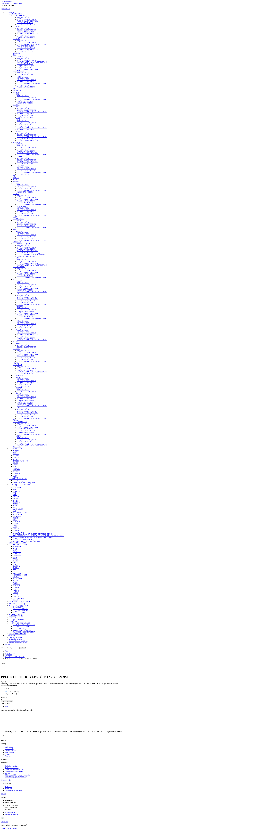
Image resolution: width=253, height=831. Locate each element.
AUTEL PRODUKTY (16, 616)
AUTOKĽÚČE (15, 14)
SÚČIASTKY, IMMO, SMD (26, 256)
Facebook (8, 756)
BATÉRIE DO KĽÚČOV (17, 603)
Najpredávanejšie (10, 750)
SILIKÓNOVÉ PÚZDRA (25, 23)
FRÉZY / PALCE (18, 628)
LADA (15, 217)
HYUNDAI (18, 144)
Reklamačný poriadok (15, 639)
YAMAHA (16, 471)
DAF (14, 89)
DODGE (17, 94)
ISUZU (15, 179)
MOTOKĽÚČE (15, 448)
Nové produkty (9, 749)
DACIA (17, 76)
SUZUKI (17, 365)
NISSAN (17, 281)
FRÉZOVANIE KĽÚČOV (17, 634)
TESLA (15, 420)
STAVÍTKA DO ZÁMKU (21, 626)
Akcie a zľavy (9, 747)
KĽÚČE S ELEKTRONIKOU (26, 19)
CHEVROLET (19, 156)
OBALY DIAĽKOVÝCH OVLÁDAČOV (26, 541)
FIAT (16, 106)
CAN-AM (16, 454)
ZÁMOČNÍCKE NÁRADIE (19, 623)
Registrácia (8, 788)
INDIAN (15, 463)
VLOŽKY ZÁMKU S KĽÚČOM (27, 21)
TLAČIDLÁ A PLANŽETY (26, 24)
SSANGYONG (18, 375)
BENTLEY (16, 53)
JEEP (16, 183)
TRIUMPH (16, 470)
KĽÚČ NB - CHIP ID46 (20, 610)
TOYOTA (17, 407)
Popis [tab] (6, 706)
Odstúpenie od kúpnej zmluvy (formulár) (17, 775)
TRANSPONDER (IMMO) (25, 32)
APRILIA (16, 450)
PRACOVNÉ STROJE (18, 479)
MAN (14, 229)
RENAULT (18, 329)
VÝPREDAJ (17, 447)
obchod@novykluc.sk (11, 814)
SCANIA (16, 363)
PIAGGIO (16, 475)
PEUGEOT (18, 306)
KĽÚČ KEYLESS (19, 612)
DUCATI (16, 455)
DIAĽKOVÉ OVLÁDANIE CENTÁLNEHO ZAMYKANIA (33, 537)
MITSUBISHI (19, 267)
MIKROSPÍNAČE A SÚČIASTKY (20, 602)
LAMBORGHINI (18, 219)
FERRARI (16, 105)
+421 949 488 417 (10, 812)
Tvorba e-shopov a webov (9, 828)
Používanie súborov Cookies (18, 642)
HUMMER (16, 142)
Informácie (10, 635)
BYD (14, 55)
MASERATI (17, 242)
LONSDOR (12, 618)
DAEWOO (16, 92)
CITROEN (18, 56)
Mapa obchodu (9, 752)
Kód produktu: (5, 685)
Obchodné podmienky (16, 637)
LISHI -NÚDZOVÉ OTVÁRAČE (24, 625)
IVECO (15, 176)
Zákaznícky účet (6, 780)
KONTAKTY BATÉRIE (17, 619)
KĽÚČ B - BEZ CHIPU (20, 609)
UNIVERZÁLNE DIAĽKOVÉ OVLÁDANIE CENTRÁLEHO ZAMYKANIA (36, 536)
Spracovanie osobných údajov (18, 641)
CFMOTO (16, 457)
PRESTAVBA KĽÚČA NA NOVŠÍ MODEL (31, 254)
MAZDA (17, 231)
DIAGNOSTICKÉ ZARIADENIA (24, 632)
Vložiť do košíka (7, 701)
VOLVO (17, 436)
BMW (16, 39)
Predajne (7, 754)
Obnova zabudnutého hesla (13, 790)
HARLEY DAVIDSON (20, 461)
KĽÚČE (15, 480)
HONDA (17, 131)
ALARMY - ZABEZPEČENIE (19, 605)
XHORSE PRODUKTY (17, 614)
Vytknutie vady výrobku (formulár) (16, 777)
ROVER (15, 341)
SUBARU (17, 388)
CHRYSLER (18, 165)
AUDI (16, 26)
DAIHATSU (17, 90)
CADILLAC (18, 71)
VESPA (15, 477)
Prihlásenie (8, 787)
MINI (16, 258)
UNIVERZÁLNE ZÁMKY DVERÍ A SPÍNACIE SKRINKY (32, 534)
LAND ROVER (19, 206)
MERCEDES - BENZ (21, 244)
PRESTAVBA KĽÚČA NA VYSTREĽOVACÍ (32, 44)
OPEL (16, 293)
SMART (17, 377)
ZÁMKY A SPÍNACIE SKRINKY (24, 482)
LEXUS (17, 220)
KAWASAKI (17, 464)
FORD (16, 119)
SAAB (16, 343)
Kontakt (7, 644)
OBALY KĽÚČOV (23, 17)
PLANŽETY (13, 621)
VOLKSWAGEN (20, 422)
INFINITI (16, 178)
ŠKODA (17, 393)
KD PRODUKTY (16, 607)
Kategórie (9, 12)
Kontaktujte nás (6, 1)
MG (14, 279)
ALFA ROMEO (19, 16)
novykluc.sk (4, 822)
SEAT (16, 349)
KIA (16, 194)
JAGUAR (16, 181)
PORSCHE (18, 320)
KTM (14, 466)
